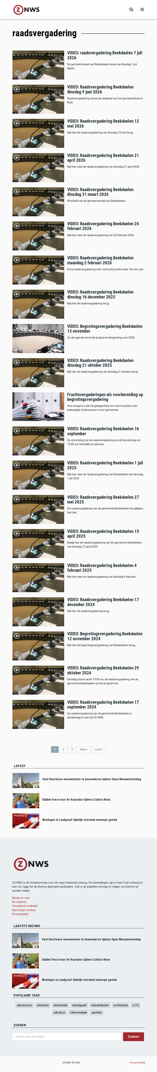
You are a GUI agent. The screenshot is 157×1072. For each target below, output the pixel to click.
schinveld (121, 1005)
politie (97, 1012)
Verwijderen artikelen (25, 905)
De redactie (19, 901)
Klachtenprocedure (24, 910)
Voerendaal (79, 1012)
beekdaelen (101, 1005)
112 (136, 1005)
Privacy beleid (137, 1062)
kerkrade (61, 1005)
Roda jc (60, 1012)
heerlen (44, 1005)
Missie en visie (21, 897)
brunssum (25, 1005)
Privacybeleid (20, 914)
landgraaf (80, 1005)
